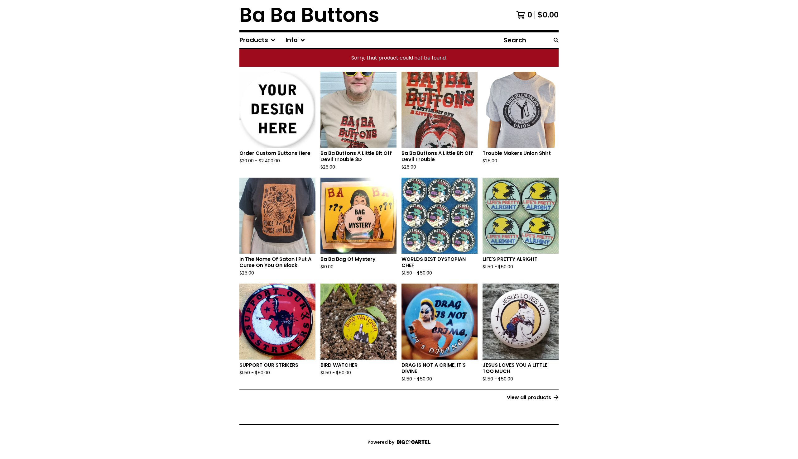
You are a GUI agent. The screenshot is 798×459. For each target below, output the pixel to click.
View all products (529, 397)
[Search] (556, 40)
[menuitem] (257, 40)
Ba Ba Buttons (309, 15)
